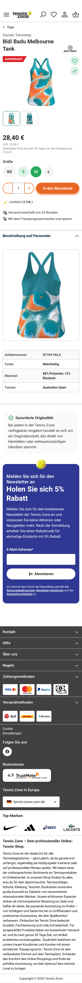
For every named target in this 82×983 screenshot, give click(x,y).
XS (11, 173)
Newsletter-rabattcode (49, 590)
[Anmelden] (64, 14)
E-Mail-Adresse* (20, 549)
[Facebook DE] (7, 751)
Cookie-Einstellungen (7, 731)
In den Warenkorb (57, 188)
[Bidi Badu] (70, 48)
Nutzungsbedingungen (21, 590)
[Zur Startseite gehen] (22, 14)
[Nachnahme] (60, 689)
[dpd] (10, 716)
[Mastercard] (27, 689)
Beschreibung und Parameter (27, 236)
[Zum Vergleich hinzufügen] (74, 71)
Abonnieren (44, 574)
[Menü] (6, 14)
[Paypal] (43, 689)
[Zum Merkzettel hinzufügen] (74, 60)
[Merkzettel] (53, 14)
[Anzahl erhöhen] (29, 188)
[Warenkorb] (75, 14)
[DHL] (27, 716)
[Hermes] (43, 716)
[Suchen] (42, 14)
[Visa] (10, 689)
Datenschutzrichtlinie (20, 594)
